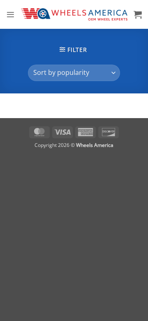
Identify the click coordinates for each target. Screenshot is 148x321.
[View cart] (138, 14)
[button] (10, 14)
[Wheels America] (74, 14)
